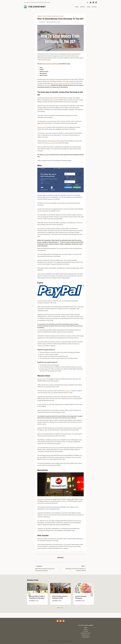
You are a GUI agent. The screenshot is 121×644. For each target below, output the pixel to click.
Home (77, 7)
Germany (39, 16)
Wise (44, 154)
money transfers (53, 100)
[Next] (91, 595)
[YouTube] (90, 2)
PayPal (40, 283)
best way (42, 127)
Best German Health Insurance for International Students (44, 568)
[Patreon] (96, 2)
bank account (50, 143)
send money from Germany (50, 63)
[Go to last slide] (29, 595)
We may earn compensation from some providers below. (37, 2)
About (88, 7)
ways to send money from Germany (60, 83)
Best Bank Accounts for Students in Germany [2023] (76, 568)
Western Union (43, 376)
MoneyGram (42, 470)
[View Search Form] (87, 2)
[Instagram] (93, 2)
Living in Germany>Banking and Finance (53, 16)
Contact (94, 7)
